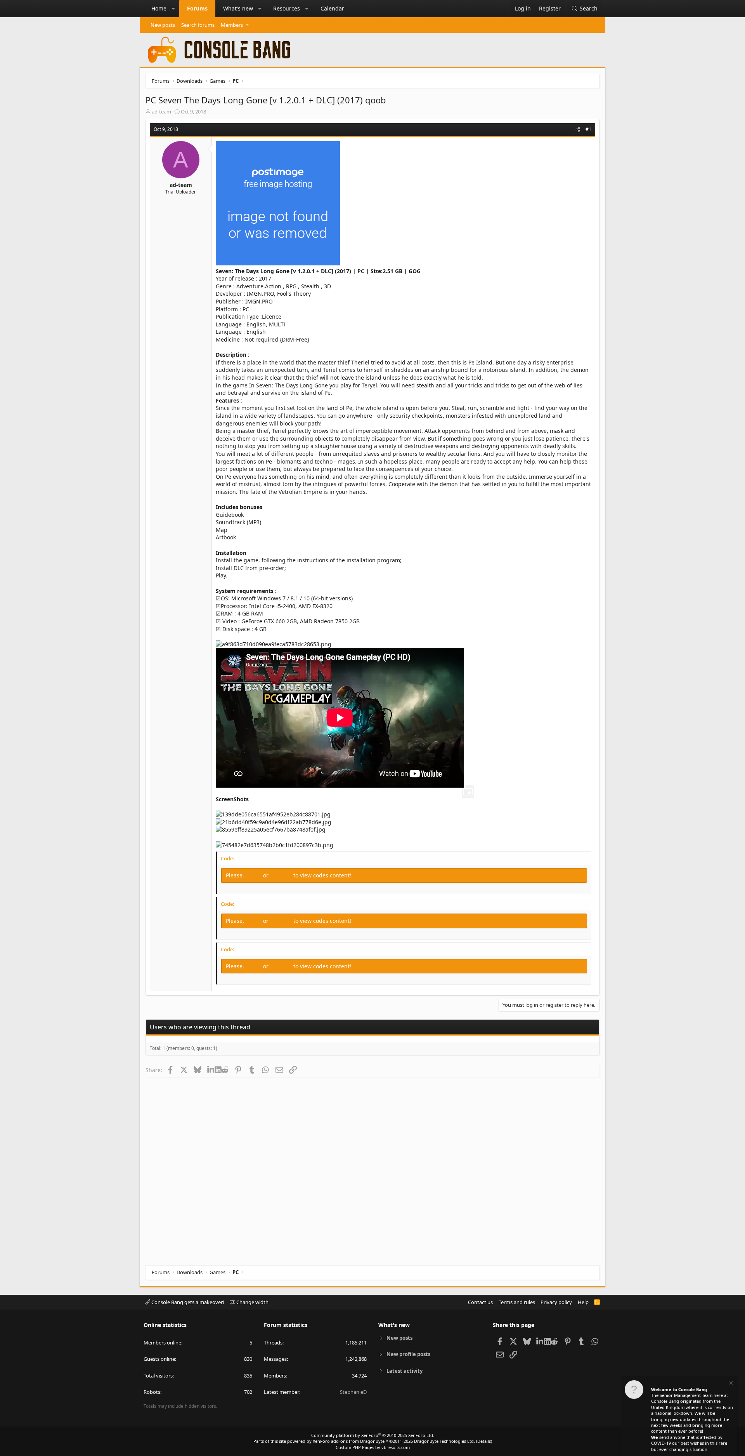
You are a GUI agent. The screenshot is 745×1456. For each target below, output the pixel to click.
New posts (163, 24)
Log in (254, 875)
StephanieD (353, 1391)
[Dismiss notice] (731, 1384)
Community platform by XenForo (372, 1435)
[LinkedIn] (211, 1069)
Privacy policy (556, 1302)
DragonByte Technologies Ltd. (444, 1441)
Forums (197, 8)
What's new (238, 8)
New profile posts (408, 1354)
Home (158, 8)
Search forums (198, 24)
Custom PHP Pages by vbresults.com (373, 1447)
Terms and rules (517, 1302)
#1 (588, 129)
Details (484, 1441)
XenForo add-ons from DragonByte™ (350, 1441)
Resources (286, 8)
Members (232, 24)
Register (281, 875)
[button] (173, 8)
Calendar (332, 8)
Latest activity (404, 1370)
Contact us (480, 1302)
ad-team (161, 111)
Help (583, 1302)
